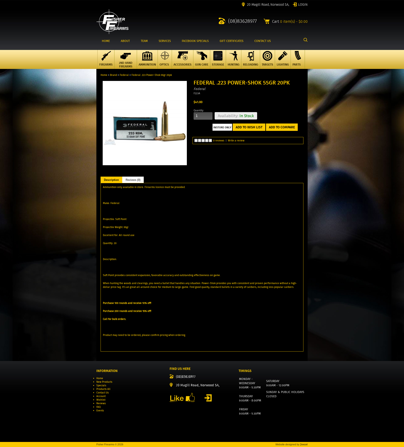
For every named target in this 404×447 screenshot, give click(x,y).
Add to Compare (282, 127)
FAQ (98, 407)
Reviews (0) (133, 179)
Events (100, 410)
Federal (124, 75)
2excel (304, 444)
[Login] (208, 397)
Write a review (236, 140)
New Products (104, 382)
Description (111, 179)
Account (101, 396)
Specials (101, 385)
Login (303, 4)
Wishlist (100, 399)
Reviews (101, 403)
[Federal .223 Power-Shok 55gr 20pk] (145, 164)
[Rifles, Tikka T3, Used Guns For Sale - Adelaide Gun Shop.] (112, 33)
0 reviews (218, 140)
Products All (103, 389)
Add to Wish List (249, 127)
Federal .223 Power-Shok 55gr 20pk (152, 75)
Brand (113, 75)
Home (104, 75)
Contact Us (102, 392)
